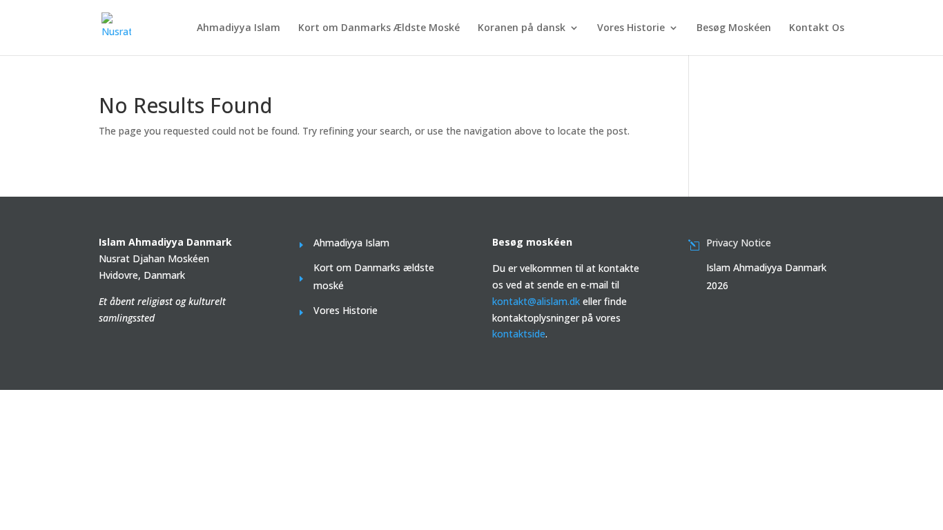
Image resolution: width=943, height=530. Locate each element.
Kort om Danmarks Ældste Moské (379, 28)
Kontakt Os (816, 28)
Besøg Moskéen (734, 28)
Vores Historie (631, 28)
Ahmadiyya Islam (238, 28)
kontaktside (518, 333)
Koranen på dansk (521, 28)
